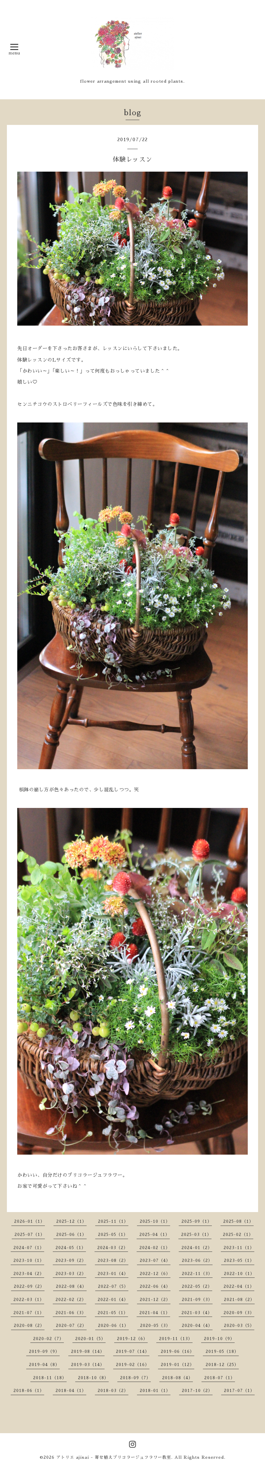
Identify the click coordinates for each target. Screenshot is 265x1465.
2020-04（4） (197, 1325)
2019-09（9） (44, 1351)
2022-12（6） (155, 1274)
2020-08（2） (29, 1325)
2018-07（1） (219, 1378)
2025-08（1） (238, 1221)
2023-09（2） (71, 1260)
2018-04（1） (71, 1391)
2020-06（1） (113, 1325)
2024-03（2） (112, 1248)
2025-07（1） (29, 1234)
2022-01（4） (113, 1300)
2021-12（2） (155, 1300)
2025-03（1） (196, 1234)
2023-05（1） (239, 1260)
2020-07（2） (71, 1325)
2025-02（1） (238, 1234)
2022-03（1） (28, 1300)
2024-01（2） (196, 1248)
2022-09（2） (29, 1286)
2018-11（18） (50, 1378)
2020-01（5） (90, 1339)
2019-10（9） (219, 1339)
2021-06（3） (71, 1313)
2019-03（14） (88, 1365)
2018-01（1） (155, 1391)
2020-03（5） (239, 1325)
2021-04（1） (154, 1313)
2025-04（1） (154, 1234)
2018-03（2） (113, 1391)
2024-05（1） (71, 1248)
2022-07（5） (113, 1286)
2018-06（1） (28, 1391)
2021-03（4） (196, 1313)
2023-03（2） (71, 1274)
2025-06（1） (71, 1234)
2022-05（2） (197, 1286)
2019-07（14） (132, 1351)
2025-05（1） (113, 1234)
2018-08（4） (177, 1378)
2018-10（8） (93, 1378)
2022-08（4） (71, 1286)
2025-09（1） (196, 1221)
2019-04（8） (44, 1365)
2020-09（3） (239, 1313)
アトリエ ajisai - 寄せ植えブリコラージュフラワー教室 (113, 1457)
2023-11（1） (239, 1248)
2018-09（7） (135, 1378)
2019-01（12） (177, 1365)
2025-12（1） (71, 1221)
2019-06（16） (177, 1351)
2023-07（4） (155, 1260)
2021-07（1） (28, 1313)
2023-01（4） (113, 1274)
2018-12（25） (222, 1365)
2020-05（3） (155, 1325)
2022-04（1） (239, 1286)
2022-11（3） (197, 1274)
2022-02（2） (71, 1300)
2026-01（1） (29, 1221)
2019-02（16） (132, 1365)
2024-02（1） (154, 1248)
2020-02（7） (48, 1339)
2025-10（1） (155, 1221)
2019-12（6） (132, 1339)
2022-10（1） (239, 1274)
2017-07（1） (239, 1391)
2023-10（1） (28, 1260)
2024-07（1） (28, 1248)
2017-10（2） (197, 1391)
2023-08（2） (113, 1260)
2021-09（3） (197, 1300)
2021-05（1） (113, 1313)
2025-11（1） (113, 1221)
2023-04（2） (28, 1274)
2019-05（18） (222, 1351)
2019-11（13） (176, 1339)
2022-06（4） (155, 1286)
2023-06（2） (197, 1260)
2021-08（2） (239, 1300)
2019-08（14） (88, 1351)
